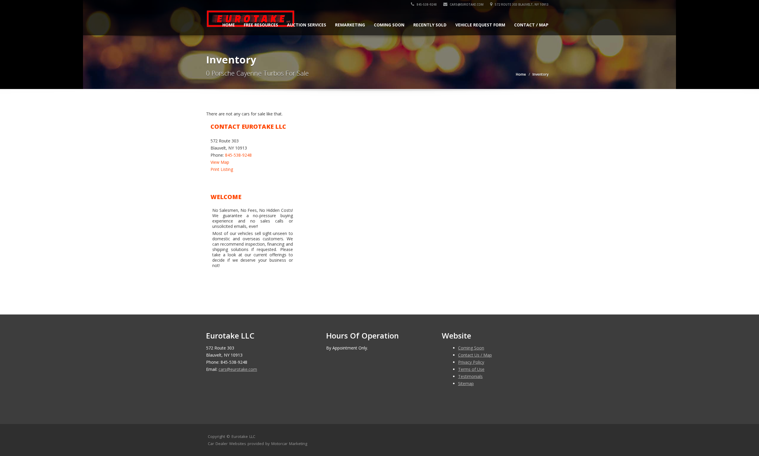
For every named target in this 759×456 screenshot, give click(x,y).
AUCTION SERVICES (306, 25)
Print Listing (222, 169)
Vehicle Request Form (480, 25)
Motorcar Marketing (289, 443)
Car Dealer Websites (227, 443)
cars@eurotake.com (466, 4)
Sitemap (466, 383)
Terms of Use (471, 369)
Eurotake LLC (243, 436)
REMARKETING (350, 25)
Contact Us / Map (475, 355)
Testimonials (470, 376)
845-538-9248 (426, 4)
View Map (220, 162)
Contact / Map (531, 25)
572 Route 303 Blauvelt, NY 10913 (521, 4)
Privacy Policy (471, 362)
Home (228, 25)
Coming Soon (389, 25)
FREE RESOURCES (261, 25)
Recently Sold (430, 25)
